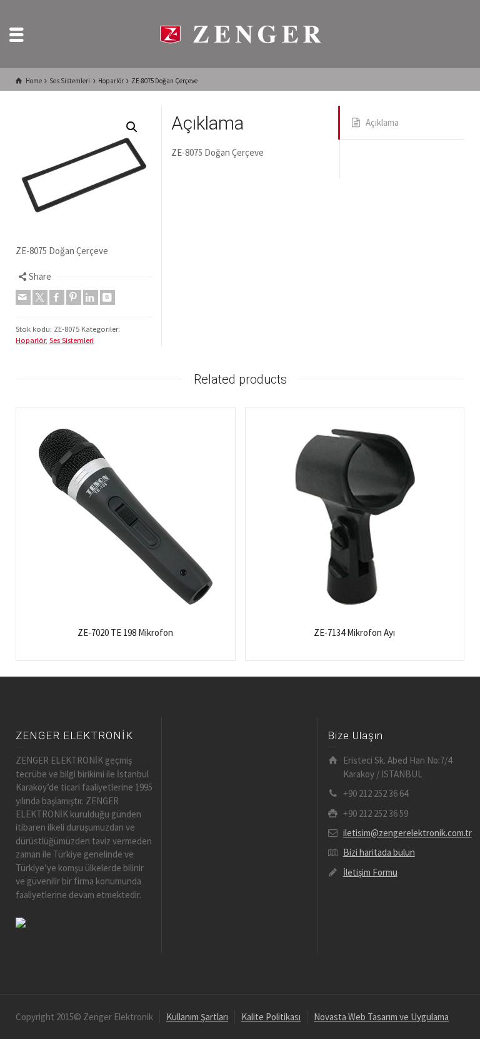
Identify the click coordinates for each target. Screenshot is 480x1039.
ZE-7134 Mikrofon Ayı (354, 632)
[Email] (23, 297)
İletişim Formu (370, 872)
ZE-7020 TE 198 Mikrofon (125, 632)
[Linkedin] (90, 297)
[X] (40, 297)
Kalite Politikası (271, 1017)
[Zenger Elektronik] (240, 33)
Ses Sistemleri (71, 340)
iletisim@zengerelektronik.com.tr (407, 833)
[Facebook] (56, 297)
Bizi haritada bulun (379, 852)
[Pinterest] (73, 297)
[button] (132, 127)
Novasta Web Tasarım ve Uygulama (381, 1017)
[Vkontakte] (107, 297)
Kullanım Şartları (197, 1017)
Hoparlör (31, 340)
